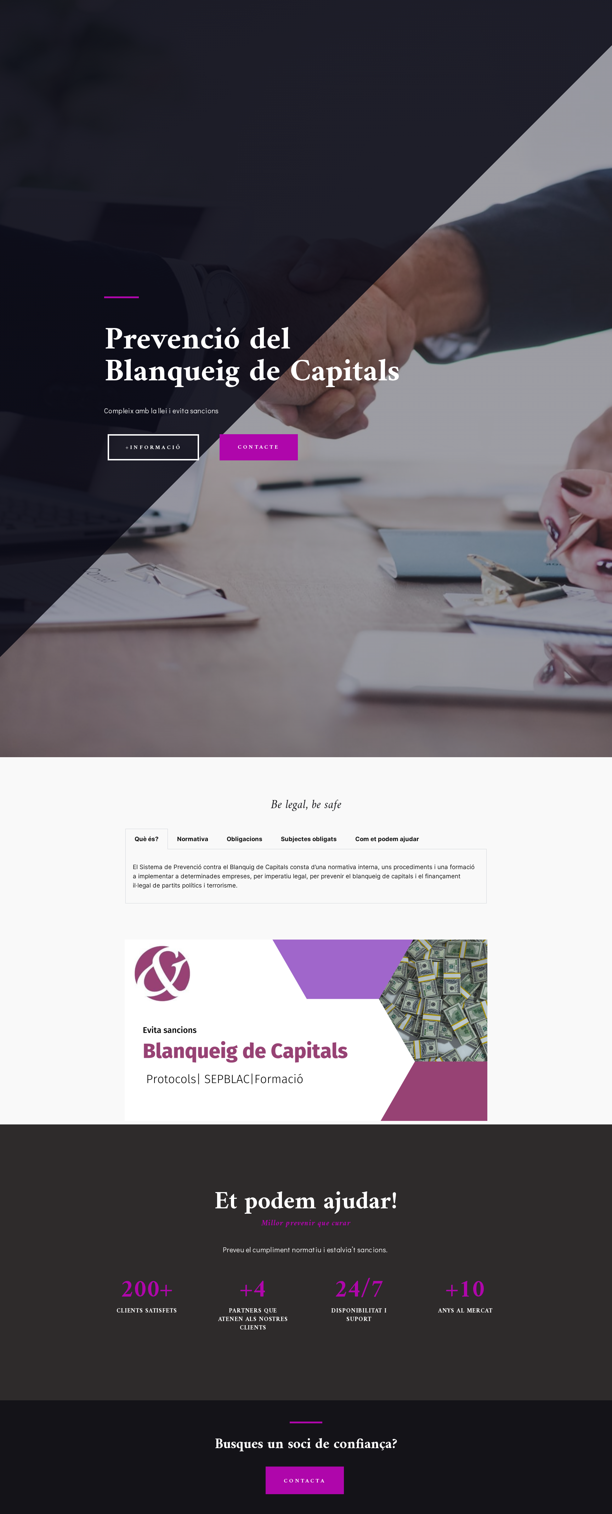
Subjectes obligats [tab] (309, 839)
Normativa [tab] (192, 839)
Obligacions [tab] (244, 839)
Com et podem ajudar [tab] (387, 839)
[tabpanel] (306, 876)
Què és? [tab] (147, 839)
